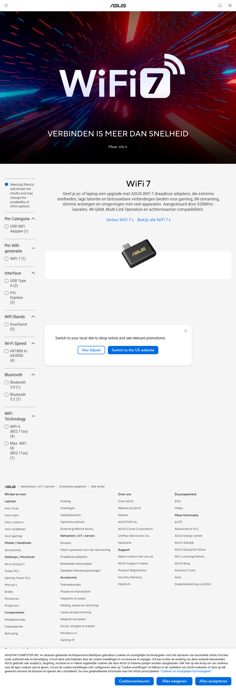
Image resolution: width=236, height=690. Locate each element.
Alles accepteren (213, 681)
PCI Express (14, 292)
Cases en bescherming (75, 612)
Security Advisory (130, 577)
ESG (178, 501)
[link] (118, 5)
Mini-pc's (11, 585)
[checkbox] (18, 298)
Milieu (179, 508)
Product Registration (132, 570)
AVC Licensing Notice (189, 556)
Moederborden (15, 620)
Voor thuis (12, 508)
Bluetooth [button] (13, 374)
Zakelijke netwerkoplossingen (80, 571)
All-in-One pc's (15, 564)
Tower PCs (12, 571)
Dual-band (13, 323)
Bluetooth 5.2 (15, 393)
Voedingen (67, 508)
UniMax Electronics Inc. (134, 536)
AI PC (179, 522)
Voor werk (12, 515)
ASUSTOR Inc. (128, 522)
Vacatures (125, 543)
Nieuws (123, 515)
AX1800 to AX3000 (13, 352)
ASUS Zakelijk (184, 543)
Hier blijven (91, 350)
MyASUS (124, 584)
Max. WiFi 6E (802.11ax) (15, 444)
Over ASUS (126, 501)
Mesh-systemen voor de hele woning (85, 550)
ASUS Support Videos (133, 563)
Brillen (9, 592)
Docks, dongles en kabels (77, 626)
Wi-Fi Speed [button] (15, 343)
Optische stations (72, 522)
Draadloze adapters (73, 557)
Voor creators (14, 522)
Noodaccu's (68, 633)
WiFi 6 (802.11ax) (13, 427)
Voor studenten (15, 529)
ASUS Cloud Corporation (135, 529)
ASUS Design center (188, 536)
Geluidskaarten (70, 515)
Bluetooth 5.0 (15, 381)
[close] (186, 330)
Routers (65, 543)
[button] (6, 5)
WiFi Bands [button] (15, 316)
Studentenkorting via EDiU (193, 584)
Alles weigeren (174, 681)
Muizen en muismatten (75, 591)
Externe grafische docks (76, 529)
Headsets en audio (73, 598)
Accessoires (13, 550)
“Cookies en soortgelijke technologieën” (186, 671)
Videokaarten (14, 626)
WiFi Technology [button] (15, 416)
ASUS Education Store (190, 550)
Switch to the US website (133, 350)
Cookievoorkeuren (134, 681)
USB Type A (14, 279)
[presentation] (6, 184)
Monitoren (12, 599)
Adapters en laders (73, 619)
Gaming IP (67, 640)
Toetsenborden (70, 585)
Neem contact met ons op (135, 556)
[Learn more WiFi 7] (118, 162)
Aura (178, 577)
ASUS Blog (182, 563)
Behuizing (11, 633)
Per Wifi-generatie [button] (13, 248)
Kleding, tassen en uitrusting (79, 605)
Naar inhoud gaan (5, 14)
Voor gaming (13, 536)
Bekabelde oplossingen (76, 564)
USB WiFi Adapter (12, 227)
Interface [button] (13, 273)
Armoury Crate (185, 570)
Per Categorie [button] (17, 218)
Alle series (98, 486)
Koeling (65, 501)
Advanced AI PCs (186, 529)
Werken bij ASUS (129, 508)
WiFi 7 (10, 257)
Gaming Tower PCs (17, 578)
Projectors (12, 606)
